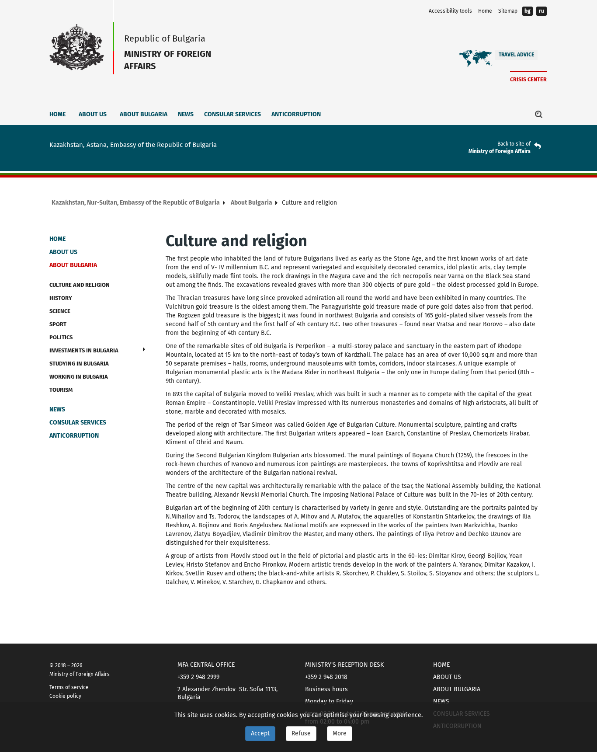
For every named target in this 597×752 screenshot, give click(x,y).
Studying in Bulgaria (79, 363)
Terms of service (69, 687)
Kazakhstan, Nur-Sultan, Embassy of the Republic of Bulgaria (136, 202)
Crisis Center (528, 79)
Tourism (61, 389)
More (340, 733)
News (186, 114)
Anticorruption (296, 114)
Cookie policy (65, 696)
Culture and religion (79, 285)
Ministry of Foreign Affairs (500, 151)
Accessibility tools (450, 11)
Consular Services (232, 114)
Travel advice (516, 55)
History (60, 298)
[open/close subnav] (144, 349)
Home (485, 11)
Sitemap (507, 11)
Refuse (301, 733)
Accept (260, 733)
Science (59, 311)
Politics (61, 337)
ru (541, 11)
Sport (57, 324)
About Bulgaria (143, 114)
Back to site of (514, 144)
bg (527, 11)
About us (93, 114)
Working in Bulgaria (78, 376)
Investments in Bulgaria (83, 350)
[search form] (539, 114)
